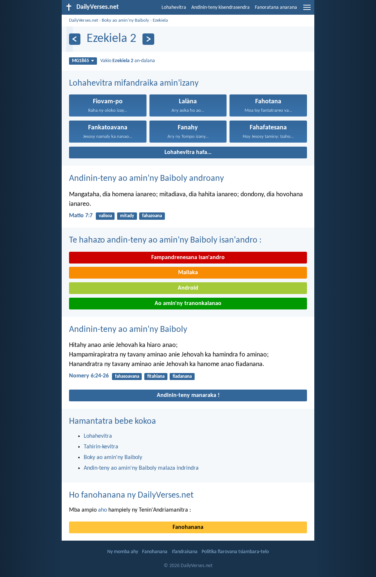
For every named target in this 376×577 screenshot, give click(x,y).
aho (102, 510)
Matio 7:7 (81, 216)
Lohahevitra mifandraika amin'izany (134, 83)
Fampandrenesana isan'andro (188, 258)
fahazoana (152, 216)
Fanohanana (188, 527)
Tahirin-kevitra (101, 447)
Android (188, 288)
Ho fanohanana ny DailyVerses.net (131, 495)
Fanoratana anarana (276, 7)
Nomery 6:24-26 (89, 376)
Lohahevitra (174, 7)
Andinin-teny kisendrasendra (220, 7)
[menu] (307, 10)
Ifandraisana (185, 552)
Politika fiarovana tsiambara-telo (235, 552)
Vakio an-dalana (127, 61)
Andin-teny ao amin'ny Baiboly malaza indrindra (141, 468)
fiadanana (182, 376)
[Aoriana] (74, 39)
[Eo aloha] (148, 39)
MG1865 (80, 60)
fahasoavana (127, 376)
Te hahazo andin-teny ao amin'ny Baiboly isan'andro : (165, 240)
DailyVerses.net (83, 20)
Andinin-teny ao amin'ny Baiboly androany (146, 178)
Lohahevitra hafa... (188, 152)
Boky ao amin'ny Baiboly (125, 20)
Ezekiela (160, 20)
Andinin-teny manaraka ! (188, 395)
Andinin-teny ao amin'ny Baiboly (128, 329)
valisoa (105, 216)
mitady (127, 216)
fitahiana (155, 376)
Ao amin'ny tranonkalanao (188, 304)
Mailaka (188, 273)
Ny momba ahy (122, 552)
